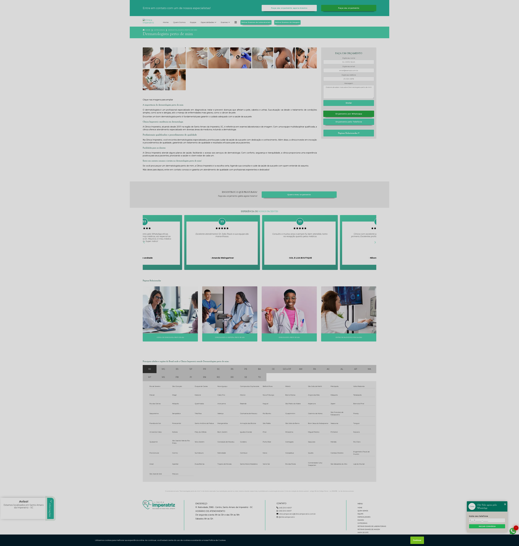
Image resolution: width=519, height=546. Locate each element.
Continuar (417, 540)
